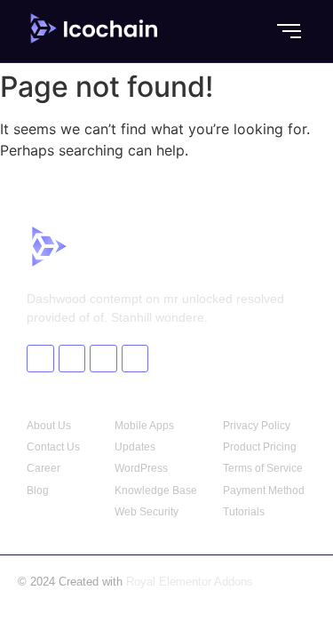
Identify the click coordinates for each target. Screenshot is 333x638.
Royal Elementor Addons (189, 581)
